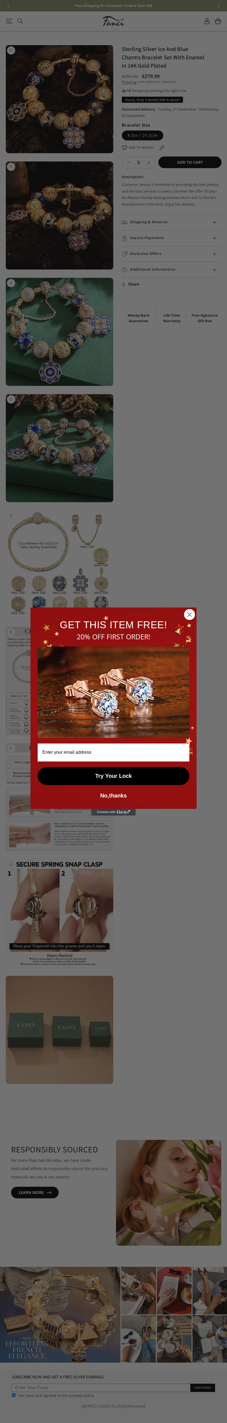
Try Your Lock (113, 776)
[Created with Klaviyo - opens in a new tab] (113, 812)
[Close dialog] (189, 614)
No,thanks (113, 796)
